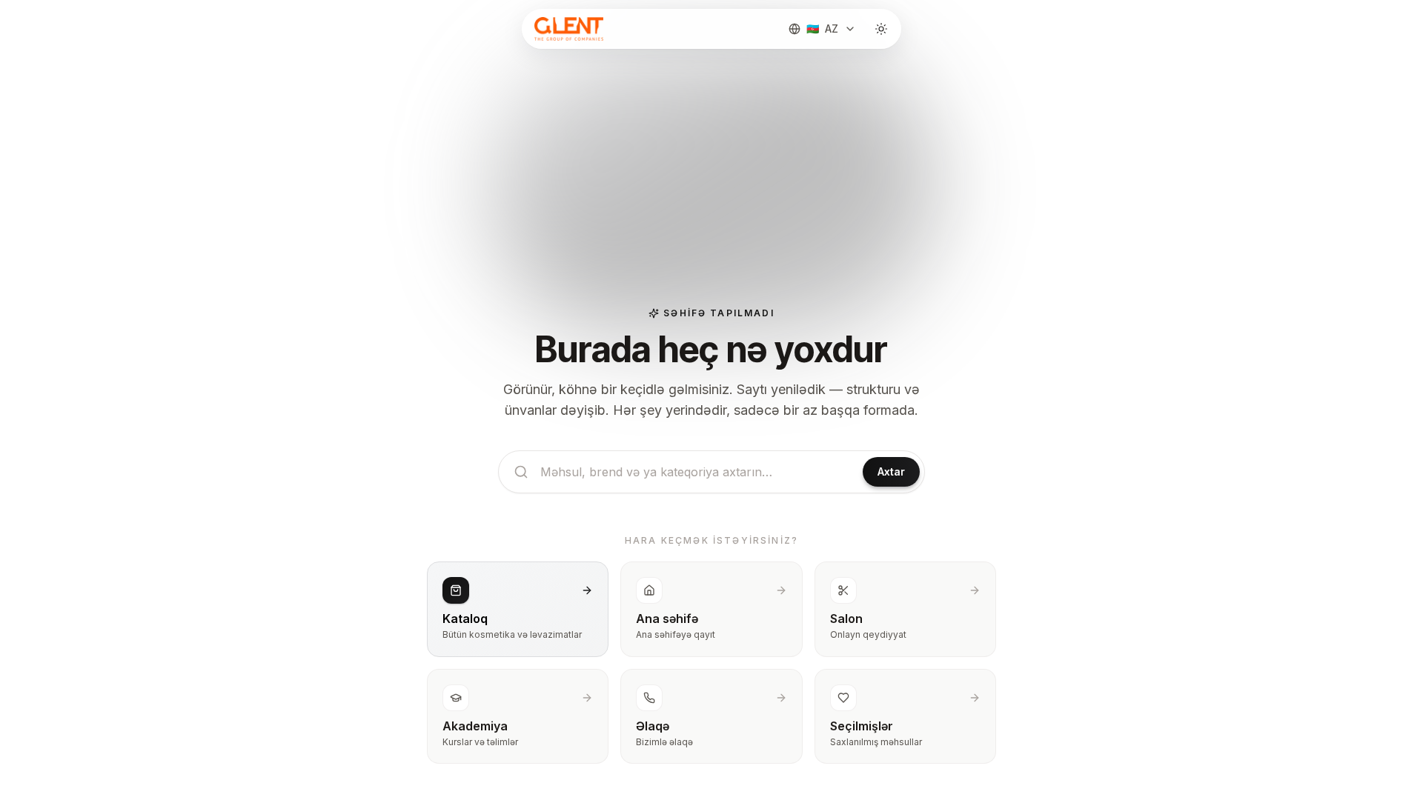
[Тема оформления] (881, 29)
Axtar (891, 471)
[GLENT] (567, 29)
